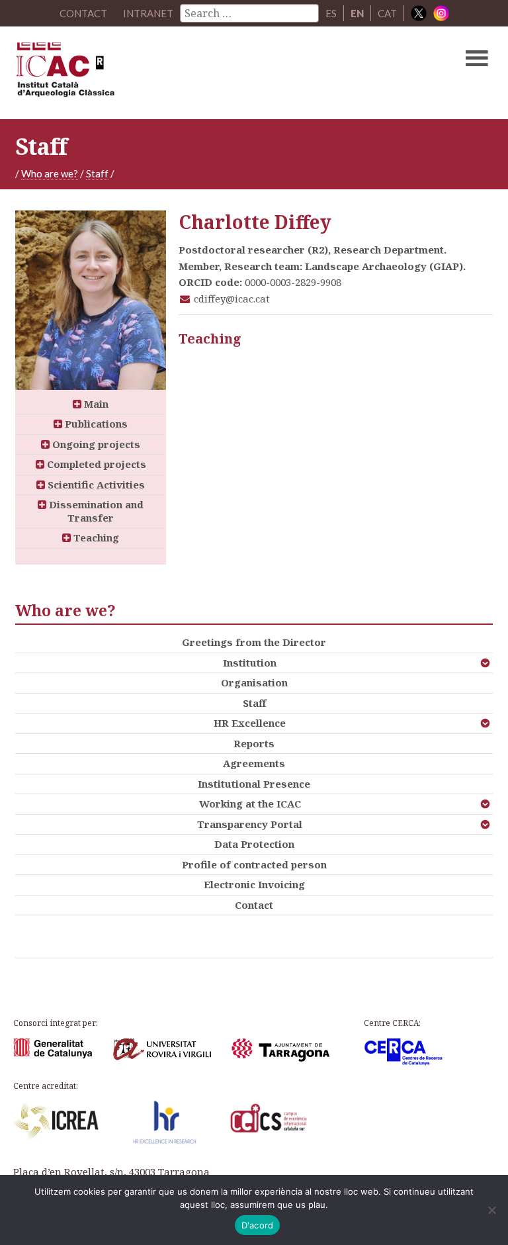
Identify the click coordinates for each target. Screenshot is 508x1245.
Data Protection (254, 844)
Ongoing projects (95, 444)
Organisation (254, 682)
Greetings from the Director (254, 642)
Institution (249, 662)
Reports (254, 743)
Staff (97, 173)
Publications (95, 423)
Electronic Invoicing (254, 884)
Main (94, 403)
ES (331, 13)
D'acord (257, 1225)
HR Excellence (250, 722)
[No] (491, 1210)
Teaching (95, 537)
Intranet (148, 13)
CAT (387, 13)
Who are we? (49, 173)
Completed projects (95, 464)
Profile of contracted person (254, 864)
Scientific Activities (95, 484)
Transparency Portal (249, 824)
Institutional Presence (254, 783)
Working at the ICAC (250, 803)
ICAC (203, 72)
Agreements (254, 763)
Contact (254, 904)
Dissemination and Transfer (95, 511)
